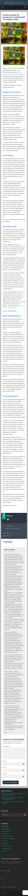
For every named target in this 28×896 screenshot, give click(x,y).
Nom (4, 761)
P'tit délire (4, 841)
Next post (7, 535)
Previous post (8, 533)
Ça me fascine (6, 829)
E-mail (4, 767)
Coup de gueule (6, 831)
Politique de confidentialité (8, 887)
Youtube (4, 851)
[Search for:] (14, 815)
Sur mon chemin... (15, 528)
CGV (2, 878)
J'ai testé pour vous (7, 836)
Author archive (8, 519)
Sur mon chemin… (6, 846)
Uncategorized (6, 848)
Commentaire (6, 746)
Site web (5, 773)
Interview (4, 833)
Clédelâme (21, 302)
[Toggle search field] (26, 7)
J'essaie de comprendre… (8, 838)
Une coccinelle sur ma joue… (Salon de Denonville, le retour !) (12, 798)
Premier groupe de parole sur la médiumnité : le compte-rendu (14, 17)
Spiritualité (8, 528)
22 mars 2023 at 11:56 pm (10, 551)
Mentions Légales (5, 870)
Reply (5, 732)
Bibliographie (5, 826)
